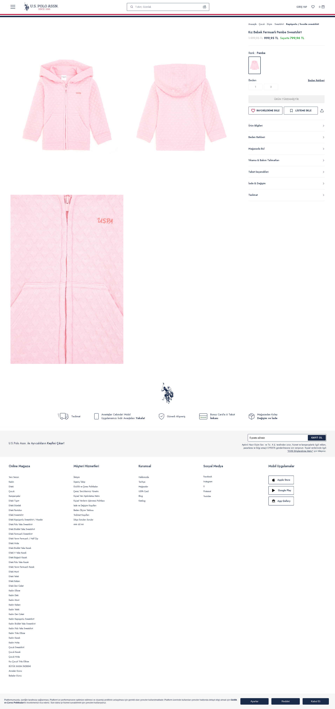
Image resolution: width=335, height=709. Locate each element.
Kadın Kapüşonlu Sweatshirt (21, 619)
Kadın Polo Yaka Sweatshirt (21, 628)
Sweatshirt (279, 24)
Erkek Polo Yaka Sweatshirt (20, 524)
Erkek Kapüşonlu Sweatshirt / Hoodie (26, 519)
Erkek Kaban (14, 581)
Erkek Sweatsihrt (16, 515)
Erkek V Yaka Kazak (17, 552)
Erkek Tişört (14, 500)
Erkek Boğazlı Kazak (18, 557)
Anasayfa (252, 24)
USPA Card (144, 491)
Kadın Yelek (14, 609)
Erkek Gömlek (15, 505)
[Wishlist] (313, 6)
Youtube (207, 496)
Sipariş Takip (79, 481)
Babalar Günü (15, 675)
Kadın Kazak (14, 637)
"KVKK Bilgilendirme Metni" (300, 451)
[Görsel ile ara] (204, 6)
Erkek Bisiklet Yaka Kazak (20, 548)
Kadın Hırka (14, 642)
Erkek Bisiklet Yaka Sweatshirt (22, 529)
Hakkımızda (144, 477)
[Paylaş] (321, 111)
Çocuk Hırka (14, 656)
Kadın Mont (14, 600)
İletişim (77, 477)
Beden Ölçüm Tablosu (84, 510)
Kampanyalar (14, 496)
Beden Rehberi (316, 80)
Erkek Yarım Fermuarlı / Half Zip (23, 538)
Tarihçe (142, 481)
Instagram (207, 481)
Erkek (11, 486)
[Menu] (13, 6)
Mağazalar (143, 486)
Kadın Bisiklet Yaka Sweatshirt (22, 623)
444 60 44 (79, 524)
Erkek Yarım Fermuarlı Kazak (21, 567)
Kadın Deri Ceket (16, 614)
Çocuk (262, 24)
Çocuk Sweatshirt (16, 647)
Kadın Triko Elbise (17, 633)
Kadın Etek (13, 595)
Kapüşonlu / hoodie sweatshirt (302, 24)
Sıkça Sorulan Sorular (83, 519)
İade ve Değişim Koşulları (85, 505)
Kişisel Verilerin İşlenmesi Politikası (89, 500)
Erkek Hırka (14, 543)
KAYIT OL (316, 437)
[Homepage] (41, 6)
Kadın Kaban (14, 604)
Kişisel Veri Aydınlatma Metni (87, 496)
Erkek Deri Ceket (16, 585)
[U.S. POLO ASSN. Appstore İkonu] (297, 480)
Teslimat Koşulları (81, 515)
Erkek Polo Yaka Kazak (19, 562)
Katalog (142, 500)
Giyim (269, 24)
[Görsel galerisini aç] (67, 108)
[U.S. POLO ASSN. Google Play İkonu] (297, 490)
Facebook (207, 477)
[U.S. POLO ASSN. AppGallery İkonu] (297, 501)
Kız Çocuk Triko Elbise (19, 661)
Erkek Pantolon (15, 510)
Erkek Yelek (14, 576)
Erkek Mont (14, 571)
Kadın (11, 481)
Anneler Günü (15, 671)
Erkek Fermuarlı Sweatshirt (20, 533)
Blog (141, 496)
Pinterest (207, 491)
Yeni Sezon (14, 477)
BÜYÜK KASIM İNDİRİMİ (20, 666)
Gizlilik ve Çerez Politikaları (86, 486)
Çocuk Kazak (14, 652)
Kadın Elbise (14, 590)
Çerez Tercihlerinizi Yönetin (86, 491)
